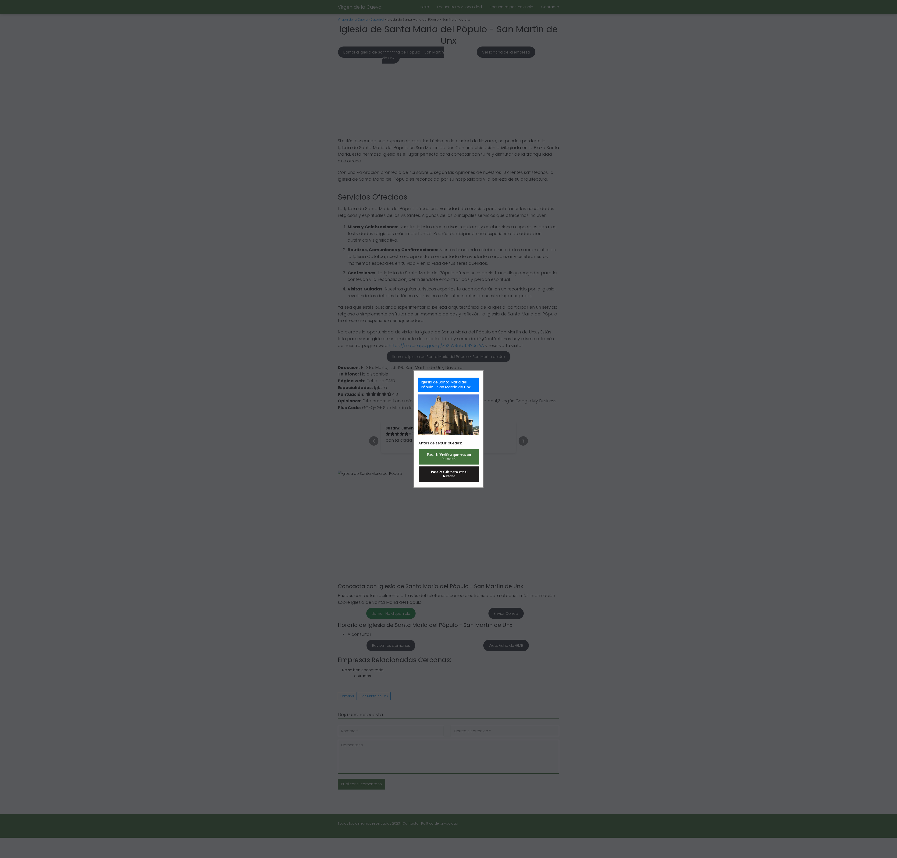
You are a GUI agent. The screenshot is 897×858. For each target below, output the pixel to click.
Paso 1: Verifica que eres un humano (449, 457)
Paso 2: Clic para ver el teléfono (449, 474)
